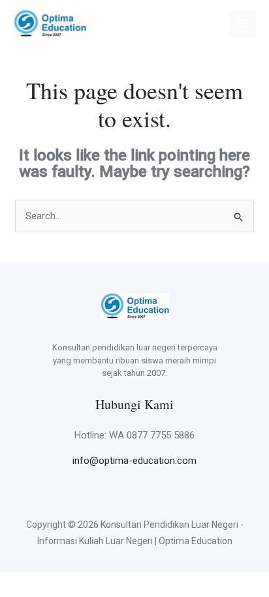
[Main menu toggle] (243, 24)
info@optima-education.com (134, 461)
